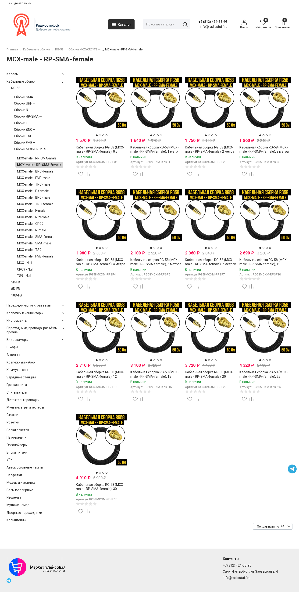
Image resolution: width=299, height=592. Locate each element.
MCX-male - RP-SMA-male (37, 158)
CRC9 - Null (25, 269)
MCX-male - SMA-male (34, 243)
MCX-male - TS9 (29, 250)
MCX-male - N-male (31, 230)
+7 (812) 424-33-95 (213, 22)
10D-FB (16, 295)
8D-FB (15, 289)
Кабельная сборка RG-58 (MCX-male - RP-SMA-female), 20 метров (209, 376)
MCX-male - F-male (31, 210)
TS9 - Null (24, 276)
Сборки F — (22, 123)
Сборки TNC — (25, 136)
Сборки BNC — (25, 129)
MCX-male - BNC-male (33, 197)
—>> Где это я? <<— (20, 3)
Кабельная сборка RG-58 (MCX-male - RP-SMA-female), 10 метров (263, 264)
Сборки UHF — (24, 103)
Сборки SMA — (25, 97)
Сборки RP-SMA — (28, 116)
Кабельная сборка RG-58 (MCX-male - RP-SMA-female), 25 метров (263, 376)
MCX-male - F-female (33, 191)
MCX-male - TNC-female (35, 204)
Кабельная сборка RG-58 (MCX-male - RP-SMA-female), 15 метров (154, 376)
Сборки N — (22, 110)
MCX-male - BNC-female (35, 171)
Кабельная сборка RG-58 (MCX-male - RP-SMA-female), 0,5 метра (100, 151)
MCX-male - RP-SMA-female (39, 165)
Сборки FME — (25, 142)
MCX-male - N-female (33, 217)
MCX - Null (24, 263)
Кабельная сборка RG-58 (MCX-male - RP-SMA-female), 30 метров (100, 489)
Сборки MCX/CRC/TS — (32, 149)
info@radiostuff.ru (236, 578)
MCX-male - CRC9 (30, 224)
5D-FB (15, 282)
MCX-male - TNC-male (33, 184)
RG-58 (15, 88)
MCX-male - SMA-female (35, 237)
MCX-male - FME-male (33, 178)
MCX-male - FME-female (35, 256)
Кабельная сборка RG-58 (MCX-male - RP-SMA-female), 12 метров (100, 376)
